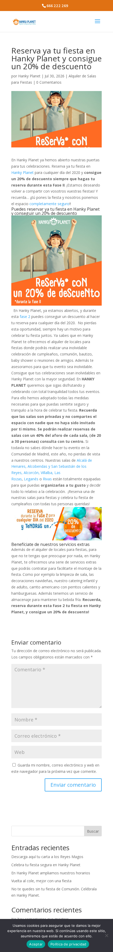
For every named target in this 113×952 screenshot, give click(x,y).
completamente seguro (49, 203)
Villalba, (47, 472)
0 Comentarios (48, 82)
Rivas (48, 478)
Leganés (31, 478)
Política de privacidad (68, 944)
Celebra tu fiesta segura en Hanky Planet (45, 864)
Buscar (93, 831)
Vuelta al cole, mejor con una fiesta (41, 880)
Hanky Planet (29, 75)
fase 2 (25, 316)
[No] (106, 935)
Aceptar (36, 944)
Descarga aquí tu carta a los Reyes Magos (47, 856)
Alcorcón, (32, 472)
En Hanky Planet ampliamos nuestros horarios (50, 872)
